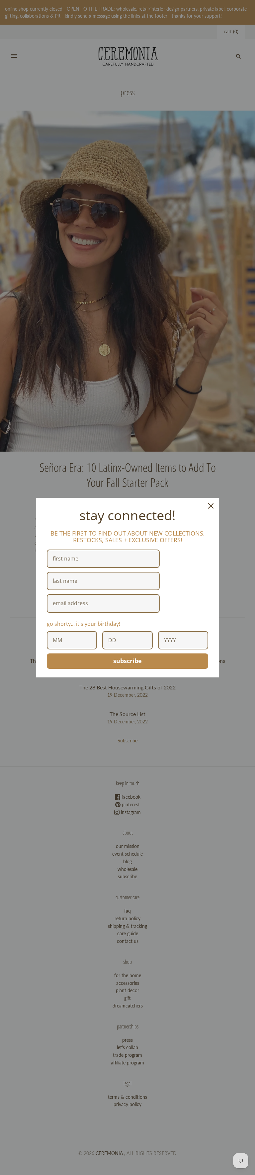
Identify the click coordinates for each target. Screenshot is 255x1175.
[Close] (211, 506)
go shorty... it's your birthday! (83, 623)
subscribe (127, 661)
